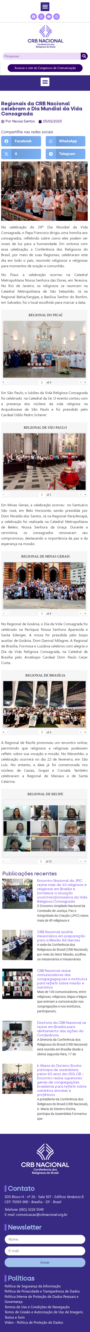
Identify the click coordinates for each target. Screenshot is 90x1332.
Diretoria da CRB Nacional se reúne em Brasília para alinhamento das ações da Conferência (61, 1029)
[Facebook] (33, 16)
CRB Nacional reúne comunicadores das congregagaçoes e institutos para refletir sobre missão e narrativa (62, 979)
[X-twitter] (41, 16)
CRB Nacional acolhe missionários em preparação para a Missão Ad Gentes (61, 936)
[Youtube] (49, 16)
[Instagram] (56, 16)
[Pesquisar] (84, 56)
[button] (45, 6)
